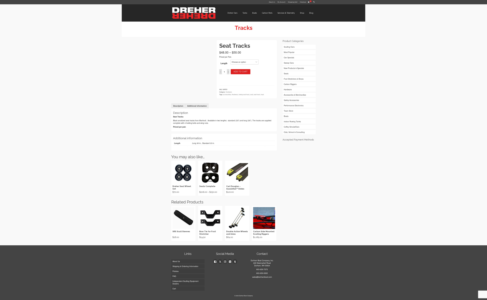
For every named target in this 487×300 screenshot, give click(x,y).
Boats (286, 116)
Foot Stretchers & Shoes (293, 79)
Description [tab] (178, 106)
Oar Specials (289, 57)
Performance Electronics (293, 105)
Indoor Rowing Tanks (292, 121)
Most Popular (289, 52)
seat (251, 94)
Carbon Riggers (290, 84)
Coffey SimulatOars (291, 127)
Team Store (288, 111)
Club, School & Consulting (294, 132)
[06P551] (192, 89)
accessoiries (227, 94)
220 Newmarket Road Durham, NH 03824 (262, 264)
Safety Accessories (291, 100)
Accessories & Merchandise (295, 95)
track (262, 94)
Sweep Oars (289, 63)
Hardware (229, 92)
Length (224, 63)
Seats (286, 73)
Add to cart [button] (183, 178)
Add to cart (240, 71)
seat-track (257, 94)
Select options (210, 178)
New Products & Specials (294, 68)
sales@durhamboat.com (262, 277)
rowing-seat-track (244, 94)
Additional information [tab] (197, 106)
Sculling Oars (289, 47)
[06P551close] (192, 60)
